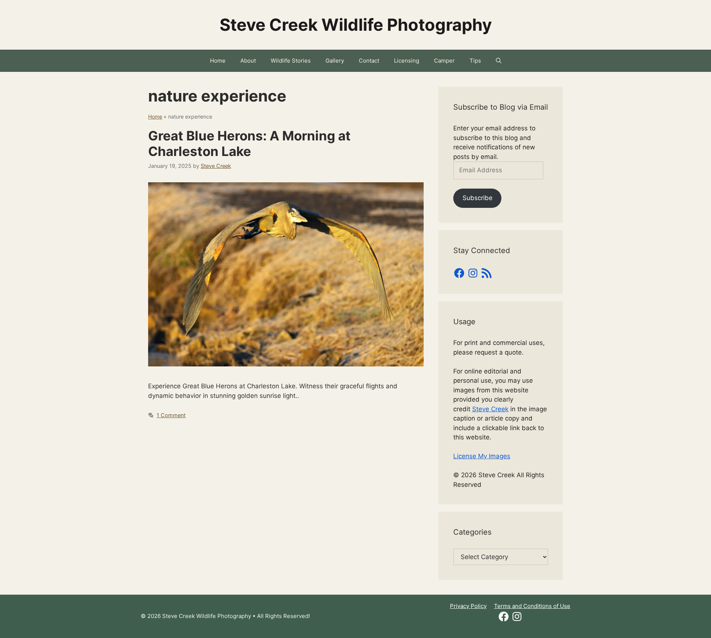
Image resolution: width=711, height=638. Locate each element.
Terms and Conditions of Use (532, 605)
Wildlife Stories (291, 60)
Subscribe (478, 198)
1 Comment (171, 415)
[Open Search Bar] (498, 61)
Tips (475, 60)
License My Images (481, 456)
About (248, 60)
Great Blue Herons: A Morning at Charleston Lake (249, 143)
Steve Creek (490, 409)
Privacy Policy (468, 605)
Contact (369, 60)
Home (218, 60)
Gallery (335, 60)
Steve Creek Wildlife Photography (356, 24)
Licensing (406, 60)
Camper (444, 60)
